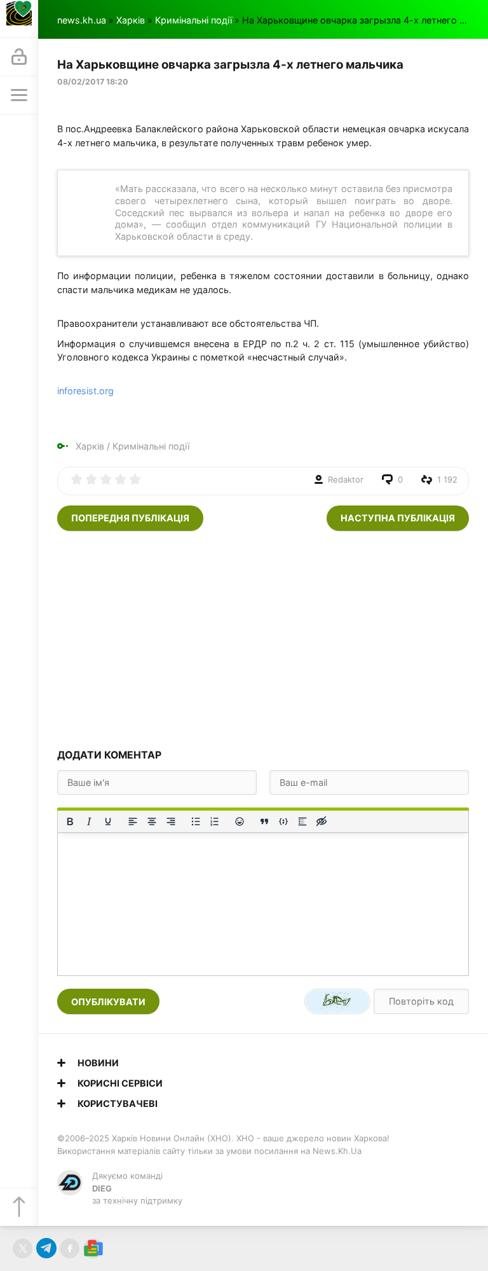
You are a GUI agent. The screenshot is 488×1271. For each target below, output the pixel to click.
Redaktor (345, 479)
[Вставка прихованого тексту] (321, 821)
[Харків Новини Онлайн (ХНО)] (19, 19)
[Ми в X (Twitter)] (22, 1248)
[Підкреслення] (108, 821)
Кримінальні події (193, 20)
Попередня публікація (130, 517)
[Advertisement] (263, 639)
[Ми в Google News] (93, 1248)
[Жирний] (69, 821)
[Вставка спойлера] (302, 821)
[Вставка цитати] (264, 821)
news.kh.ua (81, 20)
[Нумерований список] (214, 821)
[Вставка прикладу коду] (283, 821)
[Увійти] (19, 57)
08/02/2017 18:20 (92, 81)
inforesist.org (85, 390)
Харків (130, 20)
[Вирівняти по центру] (151, 821)
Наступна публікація (398, 517)
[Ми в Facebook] (69, 1248)
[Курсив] (88, 821)
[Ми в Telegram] (46, 1248)
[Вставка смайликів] (239, 821)
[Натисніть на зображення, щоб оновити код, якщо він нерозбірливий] (337, 1001)
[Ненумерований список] (195, 821)
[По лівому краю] (132, 821)
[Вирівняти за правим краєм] (170, 821)
